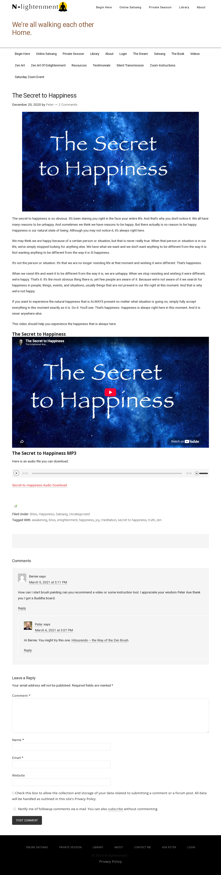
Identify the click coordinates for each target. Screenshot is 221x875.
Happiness (46, 514)
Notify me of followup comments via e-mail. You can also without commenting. (87, 809)
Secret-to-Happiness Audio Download (39, 485)
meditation (108, 520)
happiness (86, 520)
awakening (39, 520)
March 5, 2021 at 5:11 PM (48, 582)
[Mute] (196, 473)
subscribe (115, 809)
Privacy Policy (110, 862)
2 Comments (68, 105)
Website (18, 775)
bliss (52, 520)
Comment (21, 695)
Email (17, 757)
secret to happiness (132, 520)
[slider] (204, 472)
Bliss (33, 514)
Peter (39, 624)
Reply (22, 608)
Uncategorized (79, 514)
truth (151, 520)
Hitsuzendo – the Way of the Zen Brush (99, 640)
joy (97, 520)
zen (158, 520)
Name (18, 740)
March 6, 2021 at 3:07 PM (54, 630)
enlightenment (67, 520)
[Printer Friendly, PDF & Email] (15, 506)
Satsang (62, 514)
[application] (110, 473)
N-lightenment (39, 7)
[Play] (16, 473)
